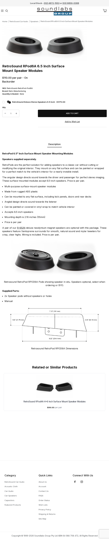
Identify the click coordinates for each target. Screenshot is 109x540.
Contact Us (44, 491)
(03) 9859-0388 (70, 3)
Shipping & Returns (47, 514)
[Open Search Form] (7, 11)
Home (4, 21)
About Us (43, 482)
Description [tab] (54, 144)
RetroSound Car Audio (19, 21)
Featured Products (13, 505)
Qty (4, 107)
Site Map (42, 519)
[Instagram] (81, 481)
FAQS (41, 495)
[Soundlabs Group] (54, 10)
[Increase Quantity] (16, 113)
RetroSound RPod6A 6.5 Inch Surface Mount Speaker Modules (67, 21)
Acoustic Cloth (11, 486)
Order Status (44, 500)
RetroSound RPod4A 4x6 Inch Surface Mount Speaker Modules (54, 401)
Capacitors (9, 500)
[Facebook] (75, 481)
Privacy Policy (45, 509)
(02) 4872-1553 (51, 3)
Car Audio (9, 491)
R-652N (21, 227)
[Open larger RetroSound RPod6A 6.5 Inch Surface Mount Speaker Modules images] (54, 43)
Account (42, 486)
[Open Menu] (2, 11)
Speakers (34, 21)
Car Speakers (11, 495)
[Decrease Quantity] (5, 113)
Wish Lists (43, 505)
